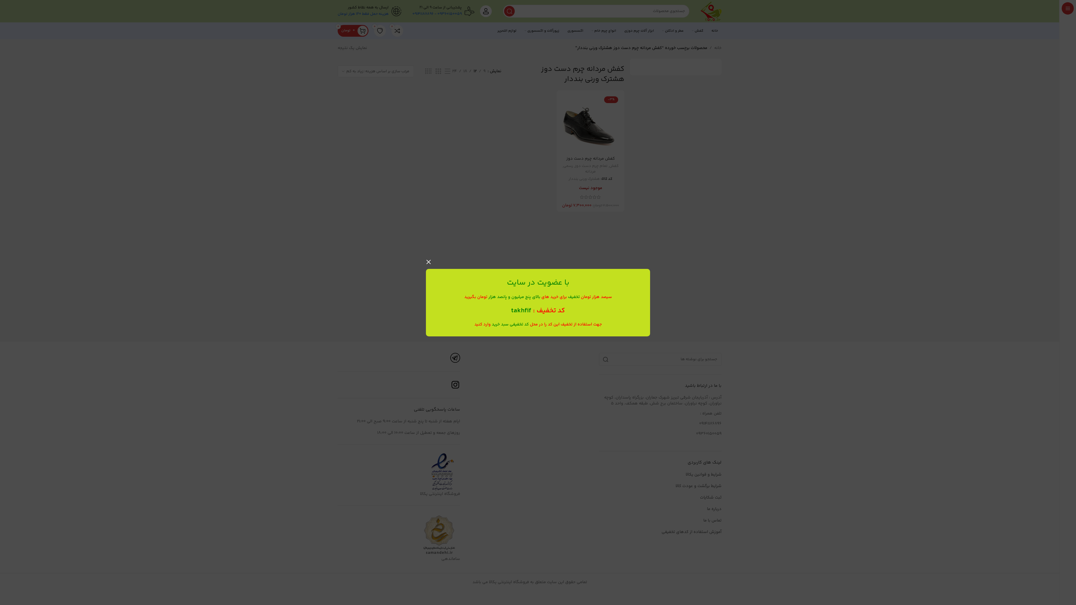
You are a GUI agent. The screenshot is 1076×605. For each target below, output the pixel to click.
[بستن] (429, 262)
